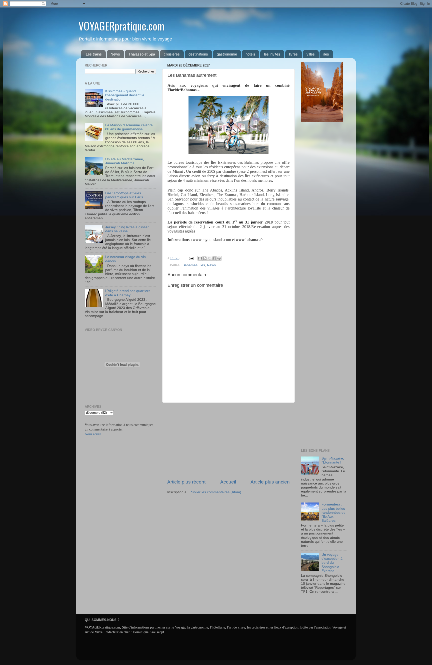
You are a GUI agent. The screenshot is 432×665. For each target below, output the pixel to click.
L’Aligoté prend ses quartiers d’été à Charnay (127, 293)
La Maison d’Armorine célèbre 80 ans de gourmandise (129, 127)
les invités (272, 54)
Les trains (94, 54)
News (115, 54)
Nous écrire (93, 434)
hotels (250, 54)
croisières (172, 54)
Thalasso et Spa (141, 54)
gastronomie (227, 54)
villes (310, 54)
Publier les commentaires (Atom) (215, 492)
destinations (198, 54)
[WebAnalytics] (311, 606)
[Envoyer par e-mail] (200, 258)
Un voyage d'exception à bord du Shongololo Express (332, 563)
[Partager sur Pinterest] (219, 258)
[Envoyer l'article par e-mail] (190, 258)
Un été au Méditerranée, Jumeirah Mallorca (124, 161)
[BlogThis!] (204, 258)
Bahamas (190, 265)
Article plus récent (186, 481)
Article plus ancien (270, 481)
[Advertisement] (228, 441)
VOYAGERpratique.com (121, 26)
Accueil (228, 481)
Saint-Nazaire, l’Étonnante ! (333, 460)
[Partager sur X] (209, 258)
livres (293, 54)
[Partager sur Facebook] (214, 258)
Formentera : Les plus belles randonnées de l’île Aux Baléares (334, 512)
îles (326, 54)
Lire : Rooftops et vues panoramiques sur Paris (124, 195)
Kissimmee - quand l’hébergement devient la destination (124, 95)
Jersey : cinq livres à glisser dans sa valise (127, 229)
